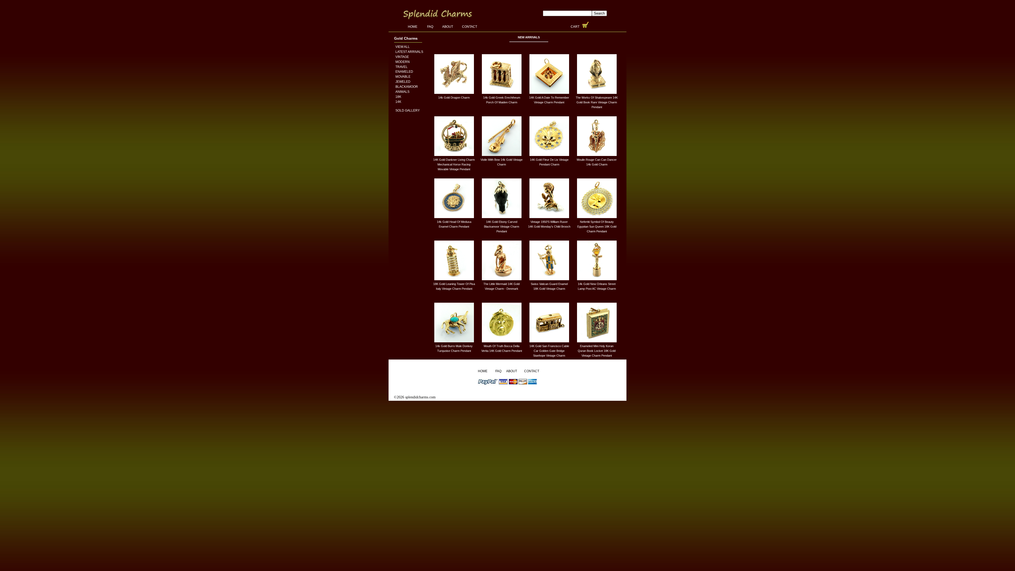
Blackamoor (406, 87)
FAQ (430, 27)
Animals (402, 92)
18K (398, 97)
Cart (575, 27)
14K (398, 102)
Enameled (404, 71)
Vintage (402, 57)
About (447, 27)
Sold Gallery (407, 110)
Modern (402, 62)
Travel (401, 67)
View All (402, 47)
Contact (469, 27)
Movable (402, 77)
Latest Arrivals (409, 52)
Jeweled (402, 82)
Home (413, 27)
